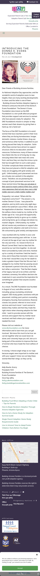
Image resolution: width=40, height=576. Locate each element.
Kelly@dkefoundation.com (12, 380)
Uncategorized (17, 57)
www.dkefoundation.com (12, 328)
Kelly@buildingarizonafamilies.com (16, 383)
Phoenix (35, 29)
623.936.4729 (33, 21)
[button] (37, 555)
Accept (20, 568)
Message (17, 495)
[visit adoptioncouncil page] (10, 532)
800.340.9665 (31, 18)
